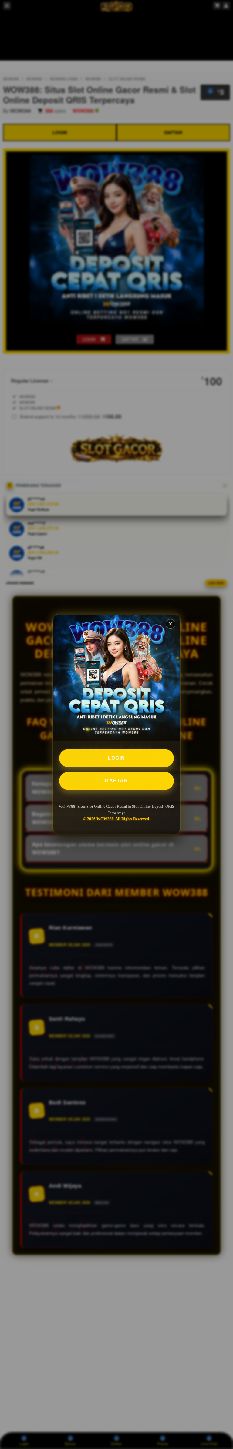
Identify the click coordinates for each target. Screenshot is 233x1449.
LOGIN (116, 758)
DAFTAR (116, 780)
